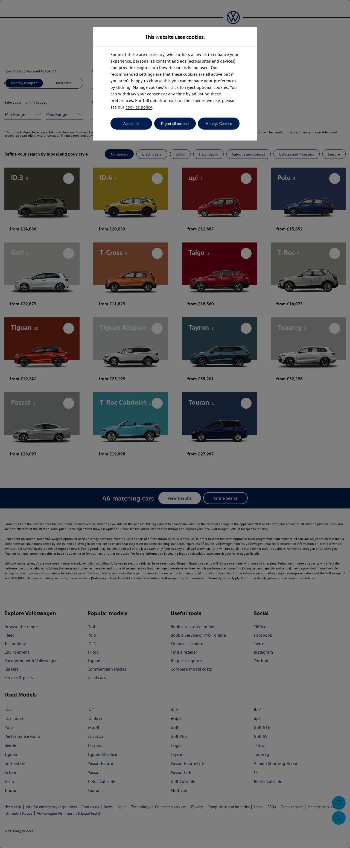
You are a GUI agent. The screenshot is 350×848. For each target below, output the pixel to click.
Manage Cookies (219, 124)
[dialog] (175, 424)
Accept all (131, 124)
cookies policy (139, 107)
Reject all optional (175, 124)
